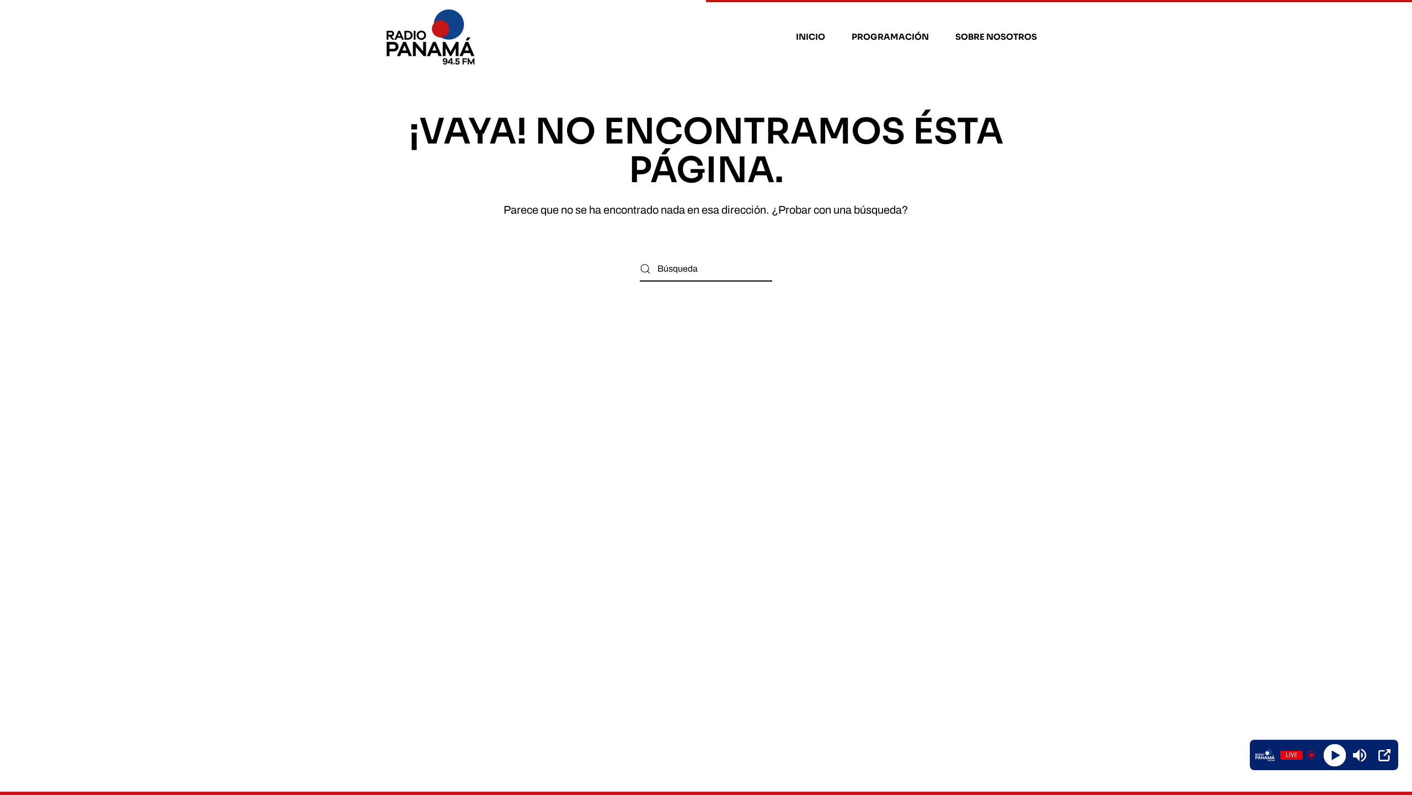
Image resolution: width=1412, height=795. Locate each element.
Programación (890, 36)
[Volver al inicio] (432, 37)
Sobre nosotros (996, 36)
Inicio (810, 36)
